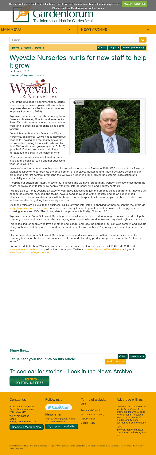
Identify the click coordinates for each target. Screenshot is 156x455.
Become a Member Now (26, 426)
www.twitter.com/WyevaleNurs (103, 249)
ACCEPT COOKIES (134, 3)
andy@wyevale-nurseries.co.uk (28, 208)
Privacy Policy (88, 418)
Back (103, 47)
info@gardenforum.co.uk (23, 421)
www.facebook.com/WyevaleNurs (29, 252)
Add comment (115, 361)
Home (16, 47)
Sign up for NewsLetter (61, 426)
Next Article (136, 356)
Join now (29, 379)
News (27, 47)
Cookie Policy (88, 423)
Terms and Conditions (92, 410)
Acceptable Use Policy (92, 414)
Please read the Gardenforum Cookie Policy (78, 8)
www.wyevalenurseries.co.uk (27, 249)
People (39, 47)
